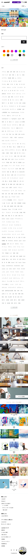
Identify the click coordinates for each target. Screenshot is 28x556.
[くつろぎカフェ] (14, 377)
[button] (14, 60)
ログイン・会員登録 (16, 2)
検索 (24, 42)
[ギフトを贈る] (14, 388)
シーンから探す (5, 505)
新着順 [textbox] (23, 6)
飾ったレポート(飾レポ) (6, 524)
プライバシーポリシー (5, 541)
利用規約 (3, 539)
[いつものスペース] (14, 365)
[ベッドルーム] (14, 341)
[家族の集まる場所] (14, 318)
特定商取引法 (4, 543)
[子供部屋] (14, 353)
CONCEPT (3, 499)
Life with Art (3, 522)
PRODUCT (3, 501)
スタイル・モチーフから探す (7, 507)
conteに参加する (4, 515)
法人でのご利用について (6, 537)
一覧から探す (4, 509)
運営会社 (3, 530)
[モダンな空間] (14, 330)
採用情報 (3, 546)
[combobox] (24, 6)
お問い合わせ (4, 534)
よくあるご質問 (4, 532)
